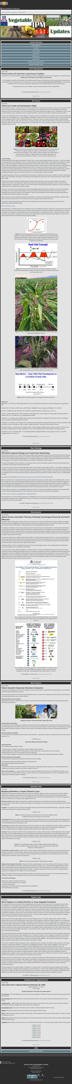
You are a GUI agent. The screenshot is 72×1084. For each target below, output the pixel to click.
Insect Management (36, 45)
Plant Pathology (36, 51)
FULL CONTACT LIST (32, 1076)
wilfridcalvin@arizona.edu (43, 890)
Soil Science (36, 48)
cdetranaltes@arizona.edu (46, 503)
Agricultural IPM (6, 12)
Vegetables (14, 12)
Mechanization (36, 53)
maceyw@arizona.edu (45, 92)
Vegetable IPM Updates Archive (36, 64)
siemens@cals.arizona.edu (45, 674)
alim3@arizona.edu (45, 975)
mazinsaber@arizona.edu (43, 777)
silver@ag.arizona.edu (44, 436)
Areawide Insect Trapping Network (36, 62)
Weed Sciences (36, 56)
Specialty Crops (36, 59)
